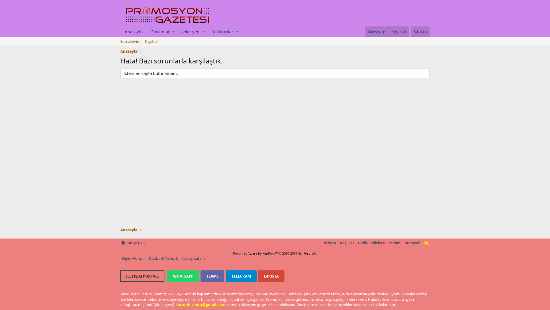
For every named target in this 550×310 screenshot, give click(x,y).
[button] (173, 31)
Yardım (394, 242)
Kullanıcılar (222, 31)
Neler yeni (190, 31)
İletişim (330, 242)
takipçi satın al (194, 258)
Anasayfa (134, 31)
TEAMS (212, 276)
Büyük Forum (133, 258)
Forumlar (160, 31)
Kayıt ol (151, 41)
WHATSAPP (183, 276)
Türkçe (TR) (135, 242)
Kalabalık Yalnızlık (163, 258)
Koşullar (347, 242)
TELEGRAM (241, 276)
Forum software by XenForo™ (275, 253)
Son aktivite (130, 41)
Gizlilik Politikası (371, 242)
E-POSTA (271, 276)
